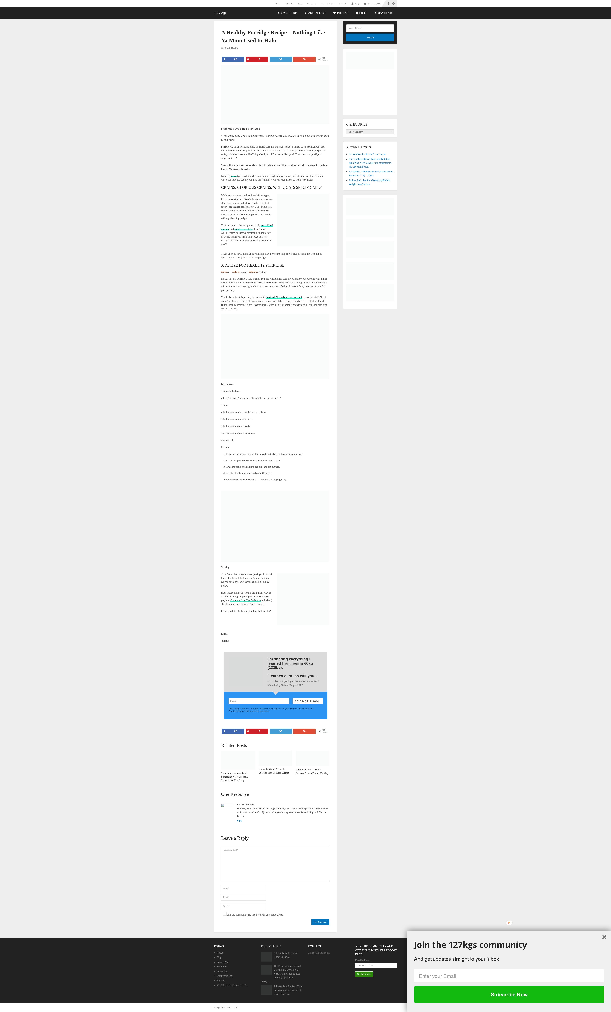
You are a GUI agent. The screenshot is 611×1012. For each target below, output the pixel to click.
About (277, 4)
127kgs (220, 13)
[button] (509, 945)
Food (227, 48)
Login (358, 4)
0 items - (374, 4)
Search (370, 37)
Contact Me (222, 962)
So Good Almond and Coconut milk (284, 297)
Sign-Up (221, 980)
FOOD (363, 13)
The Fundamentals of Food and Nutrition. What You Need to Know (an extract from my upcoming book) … (281, 974)
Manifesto (385, 13)
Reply (239, 821)
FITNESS (342, 13)
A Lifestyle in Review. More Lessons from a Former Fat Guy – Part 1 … (288, 990)
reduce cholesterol (243, 229)
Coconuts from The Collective (245, 600)
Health (234, 48)
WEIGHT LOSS (316, 13)
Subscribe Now (509, 994)
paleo (234, 176)
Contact (342, 4)
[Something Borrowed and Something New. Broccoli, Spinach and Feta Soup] (238, 760)
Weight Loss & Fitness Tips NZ (232, 985)
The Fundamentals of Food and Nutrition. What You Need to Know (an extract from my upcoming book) (370, 163)
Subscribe (289, 4)
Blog (300, 4)
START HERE (288, 13)
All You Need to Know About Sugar (367, 154)
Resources (311, 4)
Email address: (363, 960)
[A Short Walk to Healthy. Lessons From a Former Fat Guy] (312, 758)
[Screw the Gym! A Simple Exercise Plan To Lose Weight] (275, 758)
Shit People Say (327, 4)
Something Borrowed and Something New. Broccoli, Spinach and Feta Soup (234, 777)
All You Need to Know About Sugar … (285, 955)
